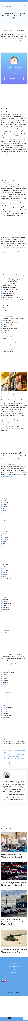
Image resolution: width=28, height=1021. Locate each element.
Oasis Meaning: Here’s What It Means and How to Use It (14, 950)
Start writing (12, 78)
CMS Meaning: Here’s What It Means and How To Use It (14, 883)
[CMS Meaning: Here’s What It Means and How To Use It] (14, 871)
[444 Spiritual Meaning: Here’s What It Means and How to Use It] (14, 903)
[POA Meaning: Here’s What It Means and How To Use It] (14, 842)
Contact (14, 969)
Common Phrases (14, 975)
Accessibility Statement (14, 978)
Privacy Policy (14, 963)
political (6, 177)
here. (22, 799)
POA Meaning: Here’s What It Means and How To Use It (13, 855)
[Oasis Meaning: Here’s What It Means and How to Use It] (14, 938)
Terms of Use (14, 961)
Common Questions (21, 30)
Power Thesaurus (7, 476)
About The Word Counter (14, 966)
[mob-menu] (24, 5)
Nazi (21, 743)
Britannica (4, 116)
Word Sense (4, 253)
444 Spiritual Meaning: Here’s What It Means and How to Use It (12, 921)
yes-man (5, 711)
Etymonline (11, 399)
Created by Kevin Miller (14, 992)
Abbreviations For (14, 972)
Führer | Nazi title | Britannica (11, 766)
